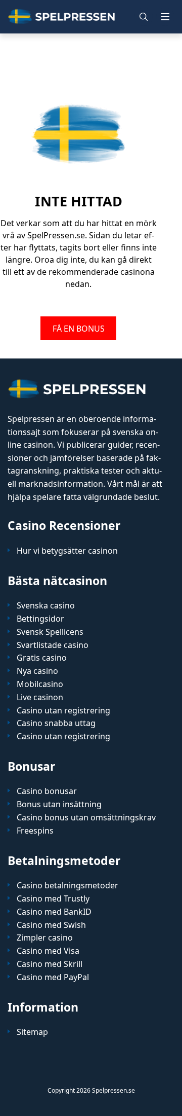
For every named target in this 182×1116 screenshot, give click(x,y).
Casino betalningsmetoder (67, 885)
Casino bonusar (47, 791)
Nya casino (37, 671)
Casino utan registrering (63, 710)
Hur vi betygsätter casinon (67, 551)
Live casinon (40, 697)
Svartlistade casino (52, 645)
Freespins (35, 830)
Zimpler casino (45, 937)
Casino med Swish (51, 925)
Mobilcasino (40, 684)
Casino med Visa (48, 951)
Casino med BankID (54, 912)
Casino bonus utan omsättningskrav (86, 817)
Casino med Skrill (49, 964)
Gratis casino (42, 658)
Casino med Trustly (53, 898)
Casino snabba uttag (56, 723)
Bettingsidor (40, 619)
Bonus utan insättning (59, 804)
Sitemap (32, 1032)
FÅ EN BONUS (79, 328)
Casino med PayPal (53, 977)
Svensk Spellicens (50, 632)
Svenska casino (46, 605)
